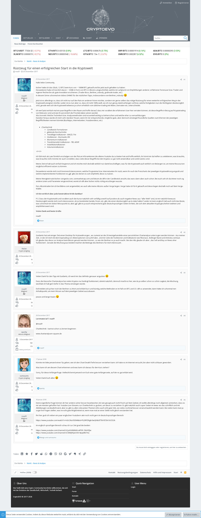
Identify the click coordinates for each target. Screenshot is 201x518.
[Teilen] (181, 79)
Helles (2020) (25, 472)
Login (133, 487)
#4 (184, 316)
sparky (24, 332)
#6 (184, 400)
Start (176, 472)
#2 (184, 232)
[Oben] (181, 472)
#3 (184, 273)
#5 (184, 359)
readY (17, 71)
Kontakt (112, 472)
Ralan (24, 248)
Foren (74, 491)
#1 (184, 79)
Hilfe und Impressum (162, 472)
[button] (35, 38)
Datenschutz (145, 472)
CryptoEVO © (18, 497)
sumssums (24, 376)
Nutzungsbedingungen (128, 472)
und (48, 437)
